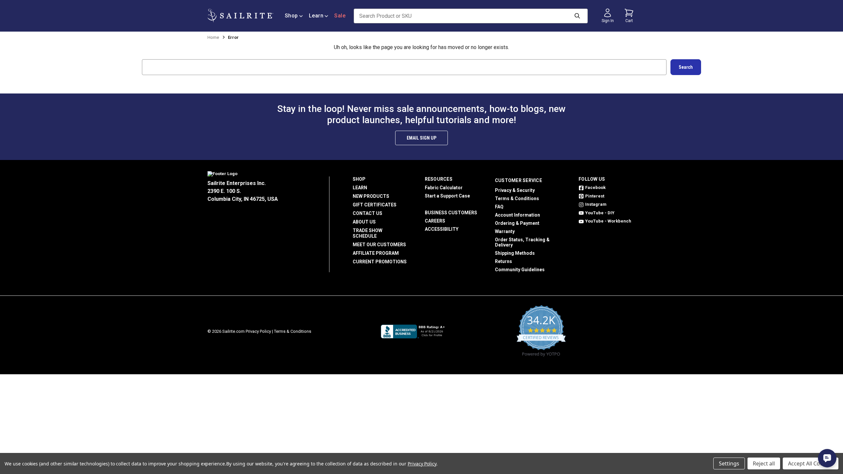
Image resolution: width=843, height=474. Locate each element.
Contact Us (367, 213)
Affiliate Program (376, 253)
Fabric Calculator (444, 187)
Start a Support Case (447, 195)
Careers (435, 221)
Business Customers (451, 212)
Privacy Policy (258, 331)
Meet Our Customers (379, 244)
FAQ (499, 206)
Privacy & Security (515, 190)
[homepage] (240, 15)
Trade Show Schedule (367, 233)
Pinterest (594, 196)
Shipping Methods (515, 253)
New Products (371, 196)
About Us (364, 221)
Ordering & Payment (517, 223)
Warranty (505, 231)
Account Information (517, 215)
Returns (503, 261)
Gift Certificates (374, 204)
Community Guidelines (520, 269)
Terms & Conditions (517, 198)
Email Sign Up (421, 138)
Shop (291, 16)
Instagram (596, 204)
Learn (316, 16)
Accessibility (441, 229)
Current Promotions (380, 261)
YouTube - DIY (599, 212)
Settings (729, 463)
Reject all (764, 463)
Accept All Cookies (810, 463)
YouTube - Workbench (608, 221)
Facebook (595, 187)
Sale (339, 16)
